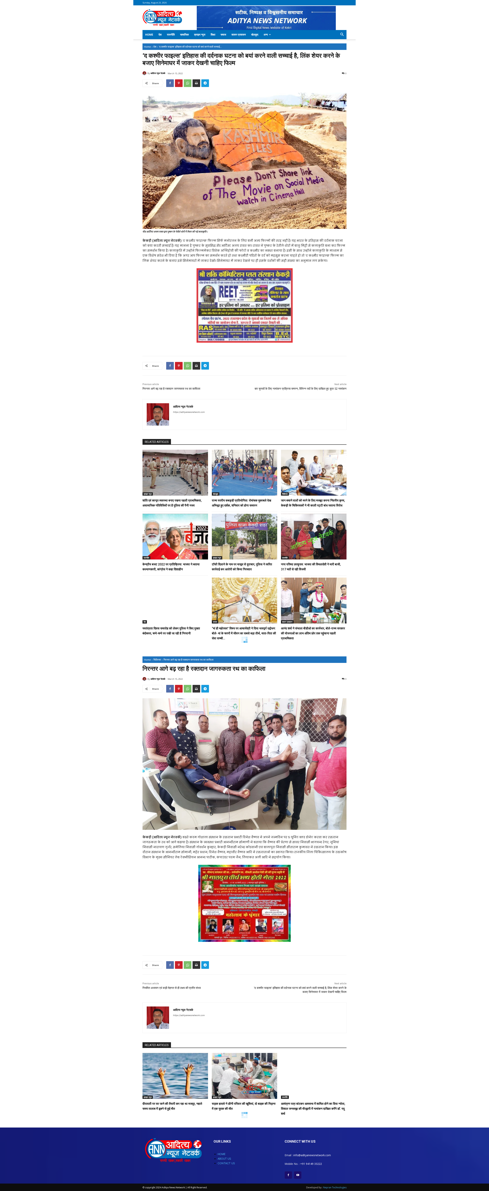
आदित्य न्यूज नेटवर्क (158, 73)
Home (149, 34)
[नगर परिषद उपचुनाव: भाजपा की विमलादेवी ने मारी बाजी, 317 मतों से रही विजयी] (314, 537)
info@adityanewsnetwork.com (312, 1155)
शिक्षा (213, 34)
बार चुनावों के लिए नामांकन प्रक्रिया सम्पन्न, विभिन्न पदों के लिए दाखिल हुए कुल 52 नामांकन (301, 388)
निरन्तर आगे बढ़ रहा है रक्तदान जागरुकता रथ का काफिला (171, 388)
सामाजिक (184, 34)
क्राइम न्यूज (199, 34)
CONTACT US (226, 1163)
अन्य (266, 34)
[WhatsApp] (187, 83)
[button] (342, 35)
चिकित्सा (285, 494)
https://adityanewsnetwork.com (189, 412)
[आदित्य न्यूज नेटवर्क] (144, 73)
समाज (223, 34)
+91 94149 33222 (311, 1164)
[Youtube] (297, 1175)
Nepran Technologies (335, 1187)
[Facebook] (170, 83)
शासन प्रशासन (239, 34)
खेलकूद (254, 34)
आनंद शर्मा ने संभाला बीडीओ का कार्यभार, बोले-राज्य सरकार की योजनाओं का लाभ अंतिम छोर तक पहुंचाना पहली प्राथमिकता (313, 633)
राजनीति (171, 34)
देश (160, 34)
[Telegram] (205, 83)
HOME (221, 1154)
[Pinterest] (179, 83)
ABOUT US (224, 1158)
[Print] (196, 83)
